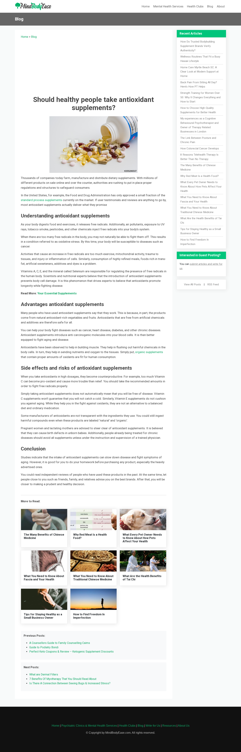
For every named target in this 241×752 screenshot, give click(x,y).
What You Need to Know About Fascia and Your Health (44, 577)
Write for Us (153, 725)
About (221, 6)
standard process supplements (41, 200)
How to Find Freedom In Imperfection (89, 616)
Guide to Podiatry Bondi (43, 647)
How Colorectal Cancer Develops (199, 148)
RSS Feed (213, 284)
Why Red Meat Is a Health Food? (199, 176)
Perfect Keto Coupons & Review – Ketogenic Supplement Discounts (71, 651)
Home (146, 6)
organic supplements (148, 352)
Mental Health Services (168, 6)
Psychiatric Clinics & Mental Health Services (89, 725)
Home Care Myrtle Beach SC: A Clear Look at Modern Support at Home (199, 72)
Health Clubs (195, 6)
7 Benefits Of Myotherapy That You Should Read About (62, 679)
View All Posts (192, 284)
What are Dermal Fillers (43, 674)
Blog (210, 6)
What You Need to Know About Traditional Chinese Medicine (93, 577)
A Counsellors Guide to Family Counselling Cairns (59, 643)
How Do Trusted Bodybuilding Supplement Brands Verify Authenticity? (197, 46)
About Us (183, 725)
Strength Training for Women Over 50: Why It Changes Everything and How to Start (200, 97)
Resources (169, 725)
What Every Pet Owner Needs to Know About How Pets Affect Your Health (142, 538)
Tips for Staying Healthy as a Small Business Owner (43, 616)
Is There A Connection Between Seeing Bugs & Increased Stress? (69, 683)
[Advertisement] (93, 66)
